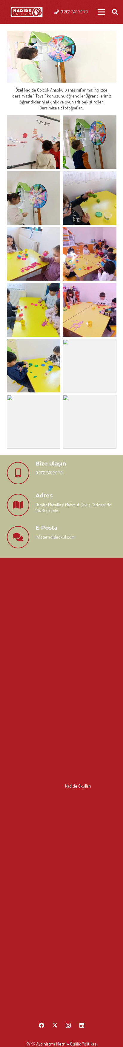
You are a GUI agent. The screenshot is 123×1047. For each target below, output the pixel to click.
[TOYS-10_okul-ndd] (34, 366)
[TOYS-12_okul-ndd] (34, 422)
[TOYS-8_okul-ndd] (89, 310)
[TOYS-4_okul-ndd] (34, 198)
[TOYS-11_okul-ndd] (89, 366)
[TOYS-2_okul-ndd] (34, 142)
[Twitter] (54, 1025)
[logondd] (26, 12)
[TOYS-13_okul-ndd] (89, 422)
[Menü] (101, 11)
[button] (115, 12)
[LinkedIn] (81, 1025)
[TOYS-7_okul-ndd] (89, 254)
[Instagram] (68, 1025)
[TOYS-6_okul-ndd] (34, 254)
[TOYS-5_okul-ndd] (89, 198)
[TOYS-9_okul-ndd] (34, 310)
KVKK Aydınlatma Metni (46, 1044)
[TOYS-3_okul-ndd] (89, 142)
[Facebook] (41, 1025)
